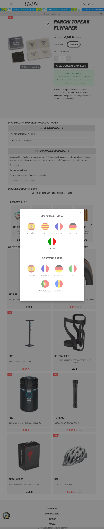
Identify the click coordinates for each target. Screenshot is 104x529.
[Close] (80, 212)
